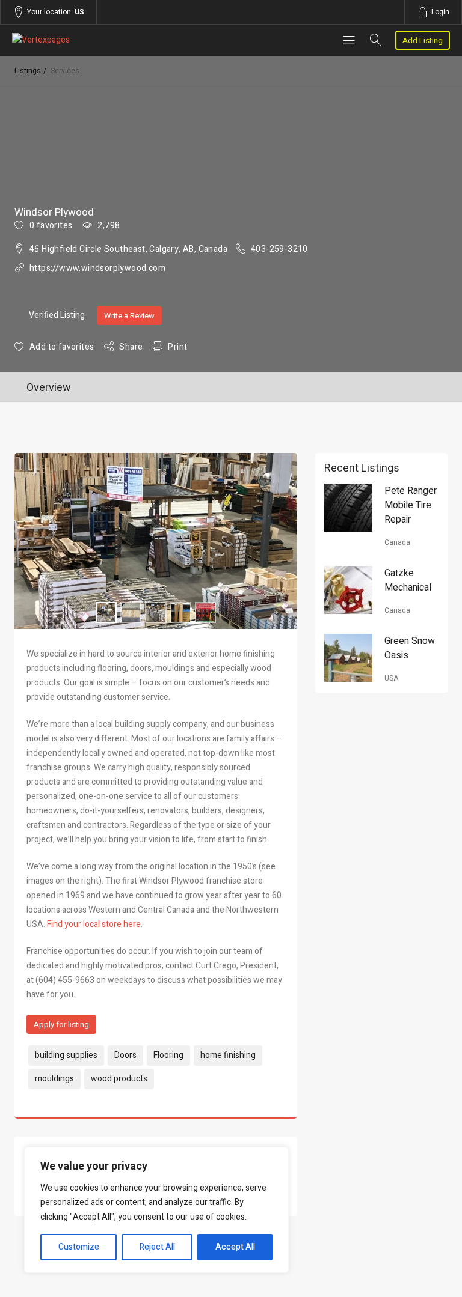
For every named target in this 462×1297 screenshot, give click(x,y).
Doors (125, 1055)
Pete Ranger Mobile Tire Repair (410, 505)
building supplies (66, 1055)
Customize (78, 1247)
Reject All (157, 1247)
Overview (48, 388)
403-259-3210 (279, 249)
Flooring (168, 1055)
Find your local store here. (95, 924)
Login (440, 12)
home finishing (228, 1055)
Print (177, 347)
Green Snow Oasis (409, 648)
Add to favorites (61, 347)
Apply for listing (61, 1024)
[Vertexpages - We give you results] (77, 40)
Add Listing (422, 40)
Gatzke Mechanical (407, 580)
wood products (119, 1078)
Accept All (235, 1247)
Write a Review (129, 315)
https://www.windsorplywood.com (97, 268)
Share (131, 347)
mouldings (54, 1078)
